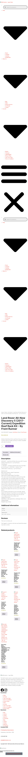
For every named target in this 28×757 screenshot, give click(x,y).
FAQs (6, 103)
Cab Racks (10, 412)
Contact (7, 107)
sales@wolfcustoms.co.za (6, 740)
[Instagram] (5, 690)
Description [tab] (5, 452)
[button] (14, 188)
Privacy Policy (8, 155)
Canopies (7, 54)
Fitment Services (8, 104)
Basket (6, 151)
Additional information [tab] (15, 452)
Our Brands (7, 105)
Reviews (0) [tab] (5, 454)
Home (2, 412)
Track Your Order (9, 157)
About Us (5, 717)
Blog (6, 101)
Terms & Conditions (9, 158)
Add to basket (9, 446)
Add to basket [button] (16, 555)
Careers (5, 714)
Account (5, 696)
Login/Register (8, 154)
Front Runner (24, 432)
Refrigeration (8, 57)
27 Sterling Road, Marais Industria (7, 730)
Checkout (7, 153)
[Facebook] (2, 690)
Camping (7, 55)
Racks (6, 53)
